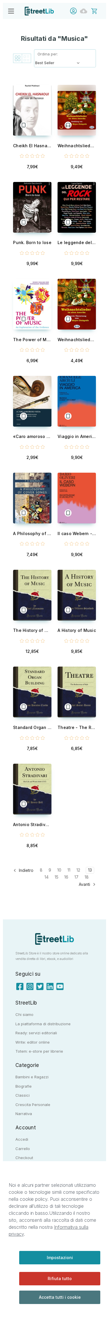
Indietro (25, 870)
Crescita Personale (32, 1104)
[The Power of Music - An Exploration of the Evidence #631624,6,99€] (32, 304)
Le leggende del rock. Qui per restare (77, 242)
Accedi (75, 11)
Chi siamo (24, 1014)
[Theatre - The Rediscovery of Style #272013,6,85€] (77, 692)
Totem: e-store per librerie (39, 1051)
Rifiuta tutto (60, 1278)
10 (59, 869)
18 (87, 876)
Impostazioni (60, 1257)
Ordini (85, 11)
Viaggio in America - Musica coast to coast (77, 436)
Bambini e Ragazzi (32, 1077)
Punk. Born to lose (32, 242)
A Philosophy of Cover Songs (32, 533)
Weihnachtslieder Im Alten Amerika (77, 145)
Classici (22, 1095)
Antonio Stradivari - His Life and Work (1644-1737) (32, 824)
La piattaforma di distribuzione (43, 1023)
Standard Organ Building (32, 727)
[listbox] (58, 62)
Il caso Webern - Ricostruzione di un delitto (77, 533)
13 (90, 869)
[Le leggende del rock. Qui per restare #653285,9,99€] (77, 207)
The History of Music (32, 630)
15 (56, 876)
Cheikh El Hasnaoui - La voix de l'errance (32, 145)
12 (78, 869)
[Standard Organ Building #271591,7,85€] (32, 692)
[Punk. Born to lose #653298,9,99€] (32, 207)
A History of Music (77, 630)
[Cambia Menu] (11, 11)
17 (76, 876)
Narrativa (23, 1113)
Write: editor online (32, 1042)
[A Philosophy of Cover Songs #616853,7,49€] (32, 498)
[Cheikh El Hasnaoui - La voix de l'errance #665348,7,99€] (32, 110)
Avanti (85, 884)
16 (66, 876)
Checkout (24, 1157)
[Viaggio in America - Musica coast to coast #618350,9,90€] (77, 401)
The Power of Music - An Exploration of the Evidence (32, 339)
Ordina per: (47, 54)
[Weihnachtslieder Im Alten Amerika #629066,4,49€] (77, 304)
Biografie (23, 1086)
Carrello (22, 1148)
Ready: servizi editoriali (36, 1032)
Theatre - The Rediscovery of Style (77, 727)
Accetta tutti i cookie (60, 1297)
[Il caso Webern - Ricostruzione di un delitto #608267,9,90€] (77, 498)
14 (46, 876)
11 (68, 869)
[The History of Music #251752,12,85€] (32, 595)
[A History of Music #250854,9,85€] (77, 595)
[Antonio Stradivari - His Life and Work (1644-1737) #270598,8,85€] (32, 789)
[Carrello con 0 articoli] (98, 10)
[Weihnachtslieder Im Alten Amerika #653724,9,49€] (77, 110)
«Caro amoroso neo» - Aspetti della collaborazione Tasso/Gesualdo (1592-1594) (32, 436)
